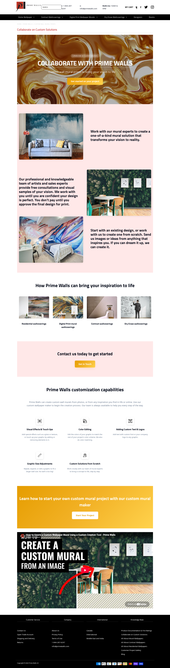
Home (19, 24)
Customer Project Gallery (131, 650)
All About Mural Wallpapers (132, 638)
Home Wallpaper (25, 17)
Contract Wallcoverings (51, 17)
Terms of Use (57, 638)
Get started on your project (85, 81)
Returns (20, 642)
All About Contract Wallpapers (133, 642)
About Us (55, 630)
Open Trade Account (25, 634)
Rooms (152, 17)
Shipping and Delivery (26, 638)
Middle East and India (95, 638)
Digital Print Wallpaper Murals (82, 17)
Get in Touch (85, 364)
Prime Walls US (34, 663)
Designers (138, 17)
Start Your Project (85, 515)
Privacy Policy (57, 634)
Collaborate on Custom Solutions (134, 634)
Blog (123, 654)
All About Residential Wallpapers (134, 646)
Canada (89, 630)
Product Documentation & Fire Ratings (136, 630)
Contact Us (21, 630)
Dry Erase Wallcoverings (114, 17)
